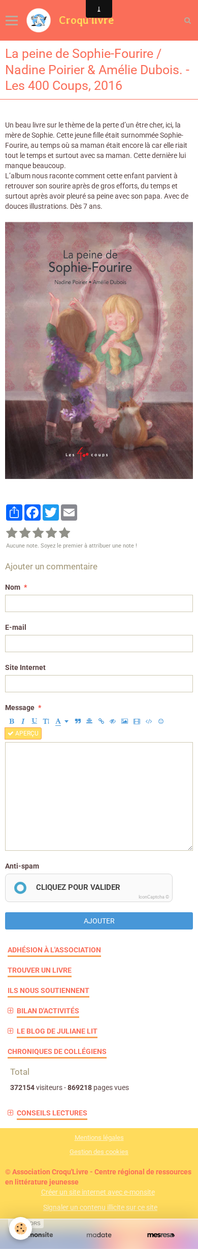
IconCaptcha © (154, 897)
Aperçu (26, 733)
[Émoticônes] (161, 721)
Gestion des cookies (99, 1152)
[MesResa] (161, 1235)
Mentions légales (99, 1137)
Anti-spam (22, 866)
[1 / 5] (11, 533)
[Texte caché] (113, 721)
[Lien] (101, 721)
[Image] (124, 721)
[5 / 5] (64, 533)
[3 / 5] (38, 533)
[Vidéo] (136, 721)
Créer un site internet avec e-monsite (98, 1192)
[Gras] (11, 721)
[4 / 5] (51, 533)
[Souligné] (34, 721)
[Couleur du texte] (62, 721)
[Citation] (78, 721)
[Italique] (23, 721)
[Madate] (99, 1235)
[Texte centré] (89, 721)
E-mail (15, 627)
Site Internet (25, 667)
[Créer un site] (37, 1235)
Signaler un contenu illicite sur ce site (100, 1207)
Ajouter (99, 921)
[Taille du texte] (46, 721)
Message (20, 707)
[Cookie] (20, 1228)
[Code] (149, 721)
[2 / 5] (24, 533)
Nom (12, 587)
